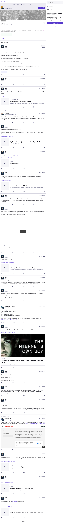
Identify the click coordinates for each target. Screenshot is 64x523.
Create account (55, 23)
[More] (44, 74)
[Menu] (44, 24)
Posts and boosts (4, 42)
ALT (43, 446)
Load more (23, 521)
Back (4, 1)
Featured (10, 38)
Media (6, 38)
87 (7, 28)
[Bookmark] (33, 74)
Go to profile (41, 7)
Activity (2, 38)
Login (55, 26)
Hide (43, 426)
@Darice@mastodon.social (6, 24)
